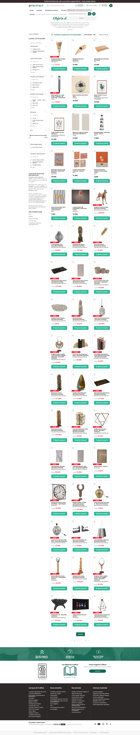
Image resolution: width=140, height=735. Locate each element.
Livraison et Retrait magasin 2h (80, 691)
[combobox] (56, 5)
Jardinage (39, 10)
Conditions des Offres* (104, 732)
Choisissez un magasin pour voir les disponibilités (67, 34)
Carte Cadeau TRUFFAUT (78, 695)
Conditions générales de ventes (37, 691)
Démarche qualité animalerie (101, 699)
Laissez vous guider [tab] (37, 38)
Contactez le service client (36, 724)
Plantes (32, 10)
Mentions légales (33, 700)
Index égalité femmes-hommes (59, 699)
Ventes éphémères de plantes (101, 704)
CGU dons (31, 698)
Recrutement (54, 697)
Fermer (81, 18)
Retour (32, 14)
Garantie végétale (98, 691)
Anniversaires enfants (78, 697)
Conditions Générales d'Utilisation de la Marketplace (60, 732)
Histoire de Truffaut (55, 693)
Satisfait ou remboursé (78, 700)
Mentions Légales (93, 732)
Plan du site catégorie (35, 716)
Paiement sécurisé (77, 699)
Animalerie (64, 10)
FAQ (51, 705)
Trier (94, 34)
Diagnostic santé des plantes (101, 693)
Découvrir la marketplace (79, 707)
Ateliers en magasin (77, 702)
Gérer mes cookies (34, 709)
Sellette (31, 216)
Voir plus (80, 634)
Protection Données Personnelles (80, 732)
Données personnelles (35, 703)
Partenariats (53, 695)
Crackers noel (32, 220)
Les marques (53, 709)
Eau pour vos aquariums (100, 702)
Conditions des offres (34, 714)
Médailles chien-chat (99, 700)
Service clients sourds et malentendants (78, 705)
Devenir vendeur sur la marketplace (78, 710)
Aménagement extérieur (51, 10)
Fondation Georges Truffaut (58, 691)
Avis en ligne (32, 711)
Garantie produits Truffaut (36, 707)
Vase (30, 214)
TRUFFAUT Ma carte (77, 693)
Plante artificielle (33, 218)
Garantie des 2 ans (34, 705)
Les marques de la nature (57, 707)
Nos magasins (54, 703)
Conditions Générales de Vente (39, 732)
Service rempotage (98, 697)
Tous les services (76, 712)
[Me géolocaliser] (94, 14)
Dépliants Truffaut (34, 713)
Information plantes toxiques (101, 695)
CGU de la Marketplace (35, 693)
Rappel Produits (33, 702)
